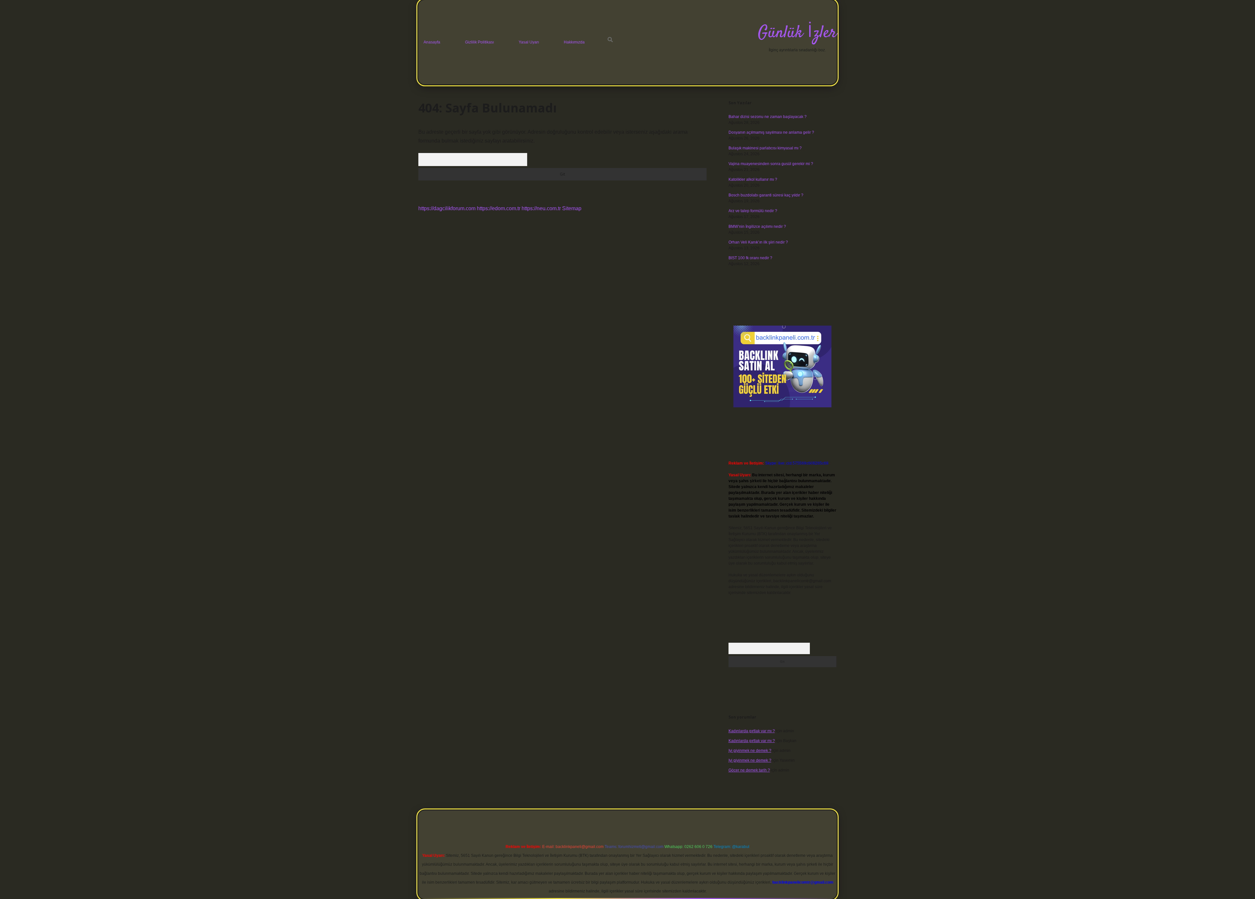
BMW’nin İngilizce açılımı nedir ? (757, 226)
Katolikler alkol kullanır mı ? (752, 179)
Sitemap (571, 208)
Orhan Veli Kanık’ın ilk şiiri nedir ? (758, 242)
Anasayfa (432, 42)
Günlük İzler (797, 33)
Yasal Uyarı (529, 42)
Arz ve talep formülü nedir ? (752, 211)
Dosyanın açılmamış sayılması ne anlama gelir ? (771, 132)
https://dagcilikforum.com (447, 208)
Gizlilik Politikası (479, 42)
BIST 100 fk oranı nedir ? (750, 258)
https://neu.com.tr (541, 208)
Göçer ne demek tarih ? (749, 770)
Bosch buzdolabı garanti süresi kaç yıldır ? (765, 195)
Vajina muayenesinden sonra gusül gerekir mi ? (770, 163)
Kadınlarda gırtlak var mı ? (751, 731)
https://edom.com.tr (498, 208)
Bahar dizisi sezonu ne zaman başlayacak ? (767, 116)
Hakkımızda (574, 42)
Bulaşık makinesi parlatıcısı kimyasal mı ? (765, 148)
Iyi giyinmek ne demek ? (749, 750)
